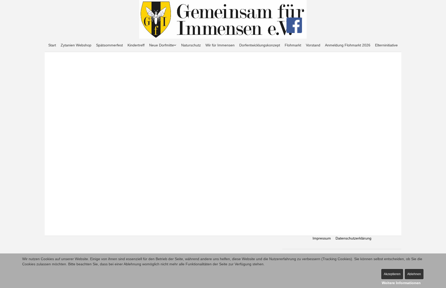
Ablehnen (414, 274)
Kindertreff (136, 45)
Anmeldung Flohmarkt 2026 (347, 45)
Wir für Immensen (220, 45)
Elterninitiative (386, 45)
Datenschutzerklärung (353, 238)
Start (52, 45)
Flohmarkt (293, 45)
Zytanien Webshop (76, 45)
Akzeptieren (392, 274)
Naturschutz (191, 45)
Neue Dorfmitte (161, 45)
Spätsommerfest (109, 45)
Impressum (322, 238)
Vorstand (313, 45)
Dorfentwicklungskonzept (259, 45)
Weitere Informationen (401, 283)
